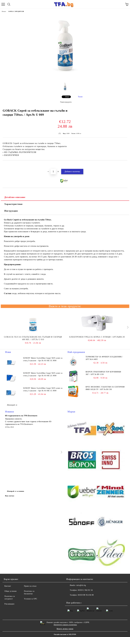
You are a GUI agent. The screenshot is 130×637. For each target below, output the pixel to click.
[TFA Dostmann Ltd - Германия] (82, 429)
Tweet (80, 97)
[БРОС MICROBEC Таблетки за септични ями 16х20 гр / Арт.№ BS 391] (73, 391)
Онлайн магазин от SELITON (65, 634)
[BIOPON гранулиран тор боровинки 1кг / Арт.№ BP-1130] (73, 376)
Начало (4, 11)
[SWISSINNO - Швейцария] (110, 460)
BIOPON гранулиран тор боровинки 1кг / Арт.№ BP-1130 (103, 373)
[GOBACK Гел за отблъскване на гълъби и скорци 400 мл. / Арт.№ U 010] (33, 322)
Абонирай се (12, 405)
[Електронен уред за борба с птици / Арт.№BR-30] (97, 322)
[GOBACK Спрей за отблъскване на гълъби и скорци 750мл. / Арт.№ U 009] (65, 78)
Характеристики (13, 204)
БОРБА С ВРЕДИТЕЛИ (16, 11)
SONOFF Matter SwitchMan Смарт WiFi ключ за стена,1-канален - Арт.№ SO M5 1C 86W (42, 389)
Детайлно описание (14, 197)
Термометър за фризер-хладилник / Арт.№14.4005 (104, 358)
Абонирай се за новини (15, 491)
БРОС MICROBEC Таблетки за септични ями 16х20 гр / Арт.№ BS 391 (105, 388)
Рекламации (9, 604)
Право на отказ (30, 586)
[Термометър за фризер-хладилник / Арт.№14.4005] (73, 361)
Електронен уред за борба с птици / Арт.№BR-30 (97, 337)
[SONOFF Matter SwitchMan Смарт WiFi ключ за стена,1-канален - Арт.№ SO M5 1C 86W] (11, 392)
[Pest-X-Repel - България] (110, 429)
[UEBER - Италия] (82, 491)
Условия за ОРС (30, 599)
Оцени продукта (65, 102)
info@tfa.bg (81, 585)
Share (67, 97)
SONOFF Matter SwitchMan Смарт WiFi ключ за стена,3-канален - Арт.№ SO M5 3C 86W (42, 359)
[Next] (127, 327)
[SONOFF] (82, 522)
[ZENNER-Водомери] (110, 491)
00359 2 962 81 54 (85, 590)
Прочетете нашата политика (65, 625)
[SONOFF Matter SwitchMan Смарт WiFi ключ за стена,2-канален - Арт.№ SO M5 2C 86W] (11, 377)
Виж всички (9, 496)
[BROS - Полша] (82, 460)
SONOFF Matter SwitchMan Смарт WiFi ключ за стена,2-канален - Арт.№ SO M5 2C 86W (42, 374)
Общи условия (10, 591)
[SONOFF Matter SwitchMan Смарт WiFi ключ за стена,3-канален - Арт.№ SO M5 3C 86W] (11, 362)
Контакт (7, 586)
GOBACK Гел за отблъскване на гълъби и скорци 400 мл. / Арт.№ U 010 (33, 338)
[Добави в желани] (125, 164)
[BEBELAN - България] (82, 553)
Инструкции (11, 211)
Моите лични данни (65, 629)
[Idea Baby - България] (110, 553)
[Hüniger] (110, 522)
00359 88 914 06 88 (86, 595)
